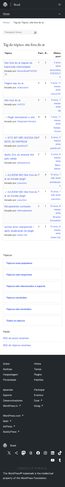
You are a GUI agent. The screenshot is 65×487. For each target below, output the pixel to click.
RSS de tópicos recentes (17, 345)
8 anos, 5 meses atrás (56, 141)
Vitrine (37, 363)
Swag (38, 405)
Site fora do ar (12, 100)
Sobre (6, 363)
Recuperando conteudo (17, 206)
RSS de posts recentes (16, 338)
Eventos (38, 395)
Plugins (38, 374)
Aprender (8, 389)
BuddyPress (11, 431)
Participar (39, 389)
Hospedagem (10, 374)
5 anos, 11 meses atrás (55, 86)
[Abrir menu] (60, 4)
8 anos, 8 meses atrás (56, 157)
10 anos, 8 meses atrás (55, 209)
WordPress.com (13, 415)
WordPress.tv (12, 405)
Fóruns (6, 13)
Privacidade (9, 379)
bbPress (9, 426)
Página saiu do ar (14, 83)
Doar (38, 400)
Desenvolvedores (13, 400)
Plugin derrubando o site (21, 117)
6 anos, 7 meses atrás (56, 103)
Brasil (13, 445)
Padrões (38, 379)
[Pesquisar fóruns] (35, 32)
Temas (37, 369)
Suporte (7, 395)
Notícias (7, 369)
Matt (7, 421)
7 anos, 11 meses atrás (55, 120)
